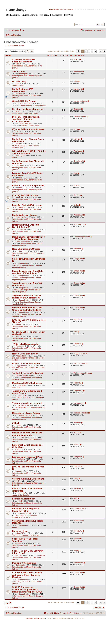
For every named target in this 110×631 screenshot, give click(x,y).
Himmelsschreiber (25, 415)
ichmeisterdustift (24, 513)
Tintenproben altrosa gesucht (27, 403)
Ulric (17, 336)
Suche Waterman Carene (24, 215)
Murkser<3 (19, 94)
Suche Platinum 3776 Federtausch (22, 90)
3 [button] (88, 51)
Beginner (19, 111)
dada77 (18, 449)
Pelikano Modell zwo (23, 375)
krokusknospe (23, 405)
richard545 (19, 533)
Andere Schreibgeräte (20, 495)
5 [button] (95, 51)
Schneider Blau (20, 531)
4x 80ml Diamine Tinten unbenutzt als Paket (23, 60)
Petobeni (18, 425)
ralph (17, 84)
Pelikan (15, 527)
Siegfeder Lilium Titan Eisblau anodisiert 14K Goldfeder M (27, 296)
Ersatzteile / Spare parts (29, 126)
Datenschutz (62, 9)
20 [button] (101, 51)
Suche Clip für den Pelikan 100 (27, 373)
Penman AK (20, 217)
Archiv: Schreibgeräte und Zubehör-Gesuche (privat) (29, 557)
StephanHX (23, 396)
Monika (21, 437)
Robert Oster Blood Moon (25, 354)
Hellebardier (20, 565)
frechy (17, 481)
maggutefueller (21, 356)
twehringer (22, 74)
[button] (78, 51)
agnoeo (18, 543)
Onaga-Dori (23, 263)
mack (17, 132)
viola (20, 178)
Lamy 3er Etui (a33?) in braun (27, 205)
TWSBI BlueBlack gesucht (25, 344)
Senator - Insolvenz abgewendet (28, 109)
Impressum (70, 9)
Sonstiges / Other (18, 86)
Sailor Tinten (18, 71)
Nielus (20, 207)
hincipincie (19, 459)
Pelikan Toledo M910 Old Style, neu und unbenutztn (27, 434)
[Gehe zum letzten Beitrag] (80, 59)
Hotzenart (22, 251)
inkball (15, 423)
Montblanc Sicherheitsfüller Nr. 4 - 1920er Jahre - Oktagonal (28, 238)
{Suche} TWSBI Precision (25, 195)
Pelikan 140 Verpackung (24, 563)
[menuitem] (22, 30)
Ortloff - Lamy (19, 81)
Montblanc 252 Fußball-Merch (27, 383)
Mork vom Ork (20, 229)
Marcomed (22, 525)
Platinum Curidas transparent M (28, 185)
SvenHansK (20, 166)
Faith (20, 501)
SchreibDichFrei (24, 124)
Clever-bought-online (23, 241)
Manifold (18, 144)
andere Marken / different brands (33, 106)
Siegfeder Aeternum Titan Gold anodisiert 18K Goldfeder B (27, 272)
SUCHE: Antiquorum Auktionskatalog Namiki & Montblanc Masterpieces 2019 (27, 589)
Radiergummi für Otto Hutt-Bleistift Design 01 (26, 226)
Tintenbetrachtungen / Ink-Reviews (25, 535)
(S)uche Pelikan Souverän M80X (28, 129)
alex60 (18, 64)
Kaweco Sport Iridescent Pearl (27, 457)
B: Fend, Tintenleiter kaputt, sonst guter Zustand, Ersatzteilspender (26, 119)
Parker (14, 158)
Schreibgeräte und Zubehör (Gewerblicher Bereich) (24, 516)
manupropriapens (25, 104)
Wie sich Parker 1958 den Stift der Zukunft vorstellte (29, 152)
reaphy (18, 555)
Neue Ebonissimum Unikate (26, 249)
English (56, 9)
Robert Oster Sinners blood (26, 363)
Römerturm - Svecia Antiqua (26, 413)
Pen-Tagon (19, 156)
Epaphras (19, 346)
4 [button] (92, 51)
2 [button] (85, 51)
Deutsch (51, 9)
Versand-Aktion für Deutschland (28, 479)
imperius (18, 324)
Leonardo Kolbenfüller (23, 499)
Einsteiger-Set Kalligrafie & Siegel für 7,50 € (25, 510)
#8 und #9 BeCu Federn (24, 101)
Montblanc (16, 387)
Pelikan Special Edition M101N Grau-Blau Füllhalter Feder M (27, 309)
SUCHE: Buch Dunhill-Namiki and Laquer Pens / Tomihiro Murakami (27, 575)
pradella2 (22, 385)
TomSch (18, 198)
